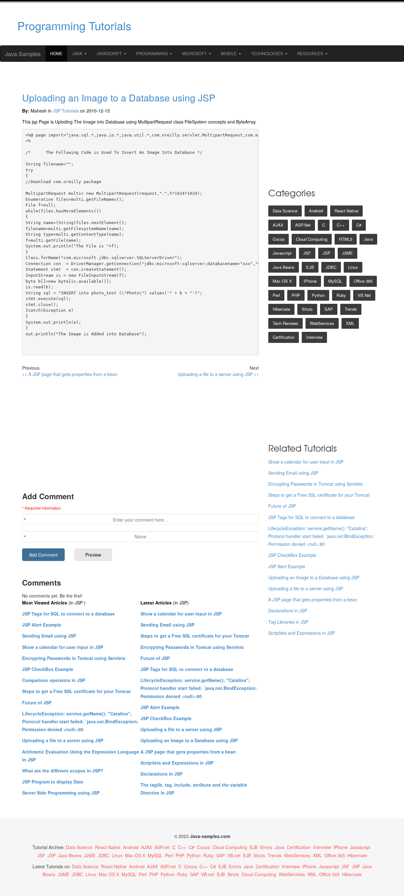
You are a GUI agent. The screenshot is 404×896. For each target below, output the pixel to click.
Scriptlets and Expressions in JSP (176, 763)
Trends (351, 309)
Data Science (285, 211)
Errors (266, 847)
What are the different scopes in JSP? (62, 770)
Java (78, 53)
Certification (283, 337)
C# (358, 225)
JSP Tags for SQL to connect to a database (68, 613)
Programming (152, 53)
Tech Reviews (285, 323)
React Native (346, 211)
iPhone (310, 281)
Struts (307, 309)
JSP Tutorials (66, 110)
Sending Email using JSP (49, 636)
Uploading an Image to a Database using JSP (118, 97)
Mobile (229, 53)
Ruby (341, 295)
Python (318, 295)
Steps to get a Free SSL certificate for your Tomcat (76, 691)
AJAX (278, 225)
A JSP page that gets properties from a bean (188, 752)
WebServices (322, 323)
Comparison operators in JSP (53, 680)
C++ (341, 225)
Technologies (267, 53)
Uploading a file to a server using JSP (62, 740)
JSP (326, 253)
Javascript (282, 253)
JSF (307, 253)
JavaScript (110, 53)
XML (350, 323)
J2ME (347, 253)
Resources (310, 53)
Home (56, 53)
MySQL (335, 281)
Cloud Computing (311, 239)
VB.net (364, 295)
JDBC (331, 267)
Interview (314, 337)
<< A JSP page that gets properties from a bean (69, 374)
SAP (328, 309)
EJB (310, 267)
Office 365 (363, 281)
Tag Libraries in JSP (288, 622)
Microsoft (195, 53)
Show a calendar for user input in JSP (62, 647)
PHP (296, 295)
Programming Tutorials (74, 25)
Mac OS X (282, 281)
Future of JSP (36, 702)
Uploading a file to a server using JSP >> (218, 374)
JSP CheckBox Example (47, 669)
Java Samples (23, 53)
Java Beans (283, 267)
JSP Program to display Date (52, 781)
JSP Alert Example (41, 624)
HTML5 (345, 239)
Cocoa (278, 239)
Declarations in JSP (161, 774)
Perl (276, 295)
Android (316, 211)
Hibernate (281, 309)
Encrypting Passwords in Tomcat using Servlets (73, 658)
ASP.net (303, 225)
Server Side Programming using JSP (60, 792)
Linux (353, 267)
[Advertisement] (263, 24)
